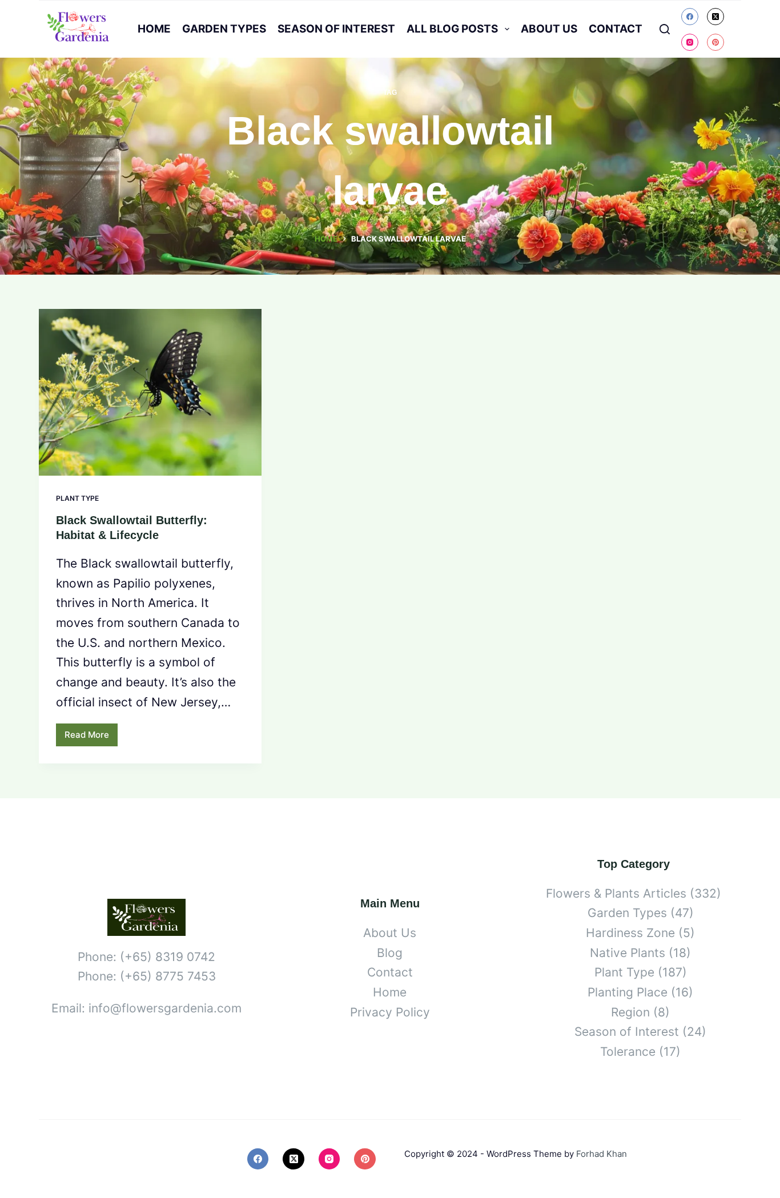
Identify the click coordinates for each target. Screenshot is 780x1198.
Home (154, 28)
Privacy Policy (390, 1012)
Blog (390, 953)
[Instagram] (689, 42)
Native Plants (627, 953)
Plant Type (77, 498)
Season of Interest (336, 28)
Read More (91, 737)
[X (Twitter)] (715, 16)
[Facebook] (689, 16)
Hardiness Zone (630, 933)
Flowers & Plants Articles (616, 893)
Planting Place (628, 992)
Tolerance (628, 1051)
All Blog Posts (452, 28)
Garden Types (224, 28)
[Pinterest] (715, 42)
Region (630, 1012)
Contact (615, 28)
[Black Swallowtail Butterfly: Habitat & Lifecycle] (150, 392)
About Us (549, 28)
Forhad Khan (601, 1153)
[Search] (665, 29)
